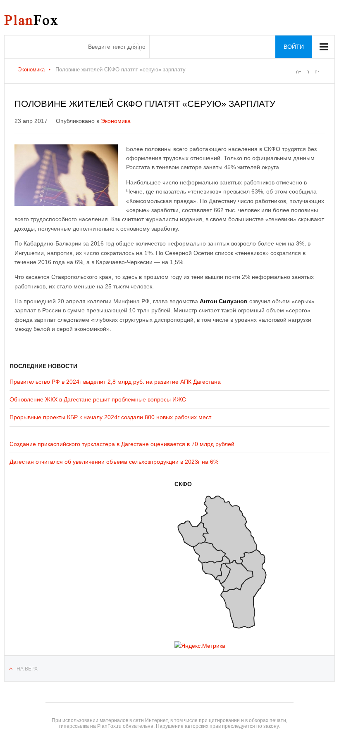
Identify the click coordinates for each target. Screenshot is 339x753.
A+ (298, 71)
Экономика (31, 69)
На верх (27, 669)
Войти (294, 46)
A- (316, 71)
